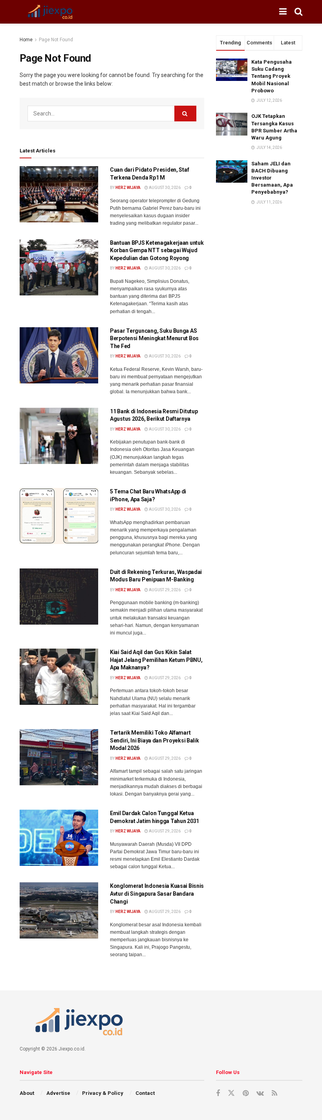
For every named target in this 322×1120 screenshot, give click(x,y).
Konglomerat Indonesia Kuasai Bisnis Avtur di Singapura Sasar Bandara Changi (157, 893)
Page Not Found (56, 39)
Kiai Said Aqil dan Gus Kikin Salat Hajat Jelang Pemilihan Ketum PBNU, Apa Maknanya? (156, 660)
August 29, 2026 (164, 590)
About (27, 1093)
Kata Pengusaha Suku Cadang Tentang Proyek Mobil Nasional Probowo (271, 76)
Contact (145, 1093)
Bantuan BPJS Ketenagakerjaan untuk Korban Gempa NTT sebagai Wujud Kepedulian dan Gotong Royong (156, 250)
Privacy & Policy (102, 1093)
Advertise (58, 1093)
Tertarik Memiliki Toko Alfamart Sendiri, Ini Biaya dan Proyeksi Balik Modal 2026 (154, 740)
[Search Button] (185, 113)
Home (26, 39)
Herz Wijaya (128, 187)
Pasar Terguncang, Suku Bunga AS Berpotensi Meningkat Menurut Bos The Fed (154, 338)
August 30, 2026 (164, 187)
